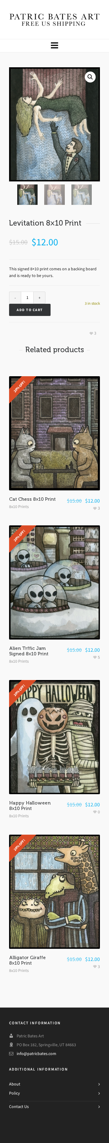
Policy (14, 1093)
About (14, 1084)
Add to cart (30, 309)
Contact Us (19, 1107)
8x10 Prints (19, 507)
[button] (90, 77)
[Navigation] (54, 45)
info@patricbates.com (36, 1054)
